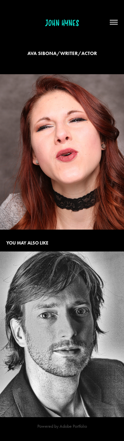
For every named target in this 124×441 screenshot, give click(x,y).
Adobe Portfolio (73, 426)
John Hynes (62, 23)
